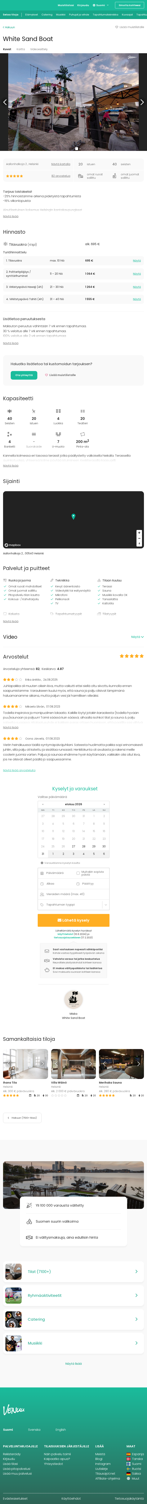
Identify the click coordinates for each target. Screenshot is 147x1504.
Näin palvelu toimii (57, 1454)
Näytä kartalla (60, 164)
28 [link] (53, 816)
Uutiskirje (101, 1469)
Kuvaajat (127, 14)
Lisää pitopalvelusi (16, 1469)
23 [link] (104, 839)
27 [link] (43, 816)
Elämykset (31, 14)
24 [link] (43, 846)
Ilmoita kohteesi (129, 5)
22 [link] (94, 839)
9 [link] (104, 824)
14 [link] (83, 831)
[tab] (73, 260)
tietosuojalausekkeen (67, 937)
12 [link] (63, 831)
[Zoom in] (139, 532)
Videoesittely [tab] (39, 49)
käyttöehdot (65, 934)
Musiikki (60, 14)
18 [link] (53, 839)
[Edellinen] (8, 1064)
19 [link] (63, 839)
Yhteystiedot (53, 1464)
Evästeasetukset (15, 1498)
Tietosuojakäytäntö (129, 1498)
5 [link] (63, 824)
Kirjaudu (83, 5)
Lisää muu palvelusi (17, 1473)
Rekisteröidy (12, 1454)
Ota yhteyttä (24, 375)
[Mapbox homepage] (12, 545)
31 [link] (83, 816)
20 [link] (73, 839)
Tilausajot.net (105, 1473)
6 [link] (73, 824)
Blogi (98, 1459)
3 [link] (43, 824)
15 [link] (94, 831)
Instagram (103, 1464)
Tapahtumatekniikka (105, 14)
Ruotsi (136, 1469)
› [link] (104, 804)
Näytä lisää (10, 216)
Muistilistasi (66, 5)
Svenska (34, 1430)
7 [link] (84, 824)
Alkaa (50, 884)
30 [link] (73, 816)
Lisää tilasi (10, 1464)
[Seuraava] (42, 1064)
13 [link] (73, 831)
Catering (47, 14)
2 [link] (104, 816)
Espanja (137, 1454)
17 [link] (43, 839)
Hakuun (9, 27)
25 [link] (53, 846)
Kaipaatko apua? (57, 1459)
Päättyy (88, 884)
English (61, 1430)
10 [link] (43, 831)
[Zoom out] (139, 538)
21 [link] (83, 839)
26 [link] (63, 846)
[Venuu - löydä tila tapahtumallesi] (10, 5)
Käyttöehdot (71, 1498)
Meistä (100, 1454)
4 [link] (53, 824)
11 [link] (53, 831)
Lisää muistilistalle (132, 27)
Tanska (137, 1459)
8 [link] (94, 824)
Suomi (100, 5)
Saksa (136, 1473)
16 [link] (104, 831)
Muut (135, 1478)
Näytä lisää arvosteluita (19, 770)
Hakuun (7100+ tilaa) (24, 1118)
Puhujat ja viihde (79, 14)
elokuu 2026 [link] (73, 804)
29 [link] (63, 816)
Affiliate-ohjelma (107, 1478)
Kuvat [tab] (7, 49)
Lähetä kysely (75, 920)
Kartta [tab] (21, 49)
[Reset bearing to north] (139, 544)
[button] (5, 102)
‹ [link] (42, 804)
